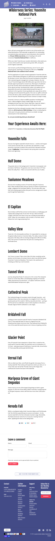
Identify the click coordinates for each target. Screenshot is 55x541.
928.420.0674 (12, 489)
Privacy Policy (33, 503)
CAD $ (7, 530)
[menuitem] (16, 3)
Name (9, 443)
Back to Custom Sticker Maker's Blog (29, 474)
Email (30, 443)
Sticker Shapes (33, 496)
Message (10, 450)
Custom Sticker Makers (39, 534)
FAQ (30, 489)
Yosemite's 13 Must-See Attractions (26, 129)
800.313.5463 (10, 491)
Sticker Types (33, 495)
